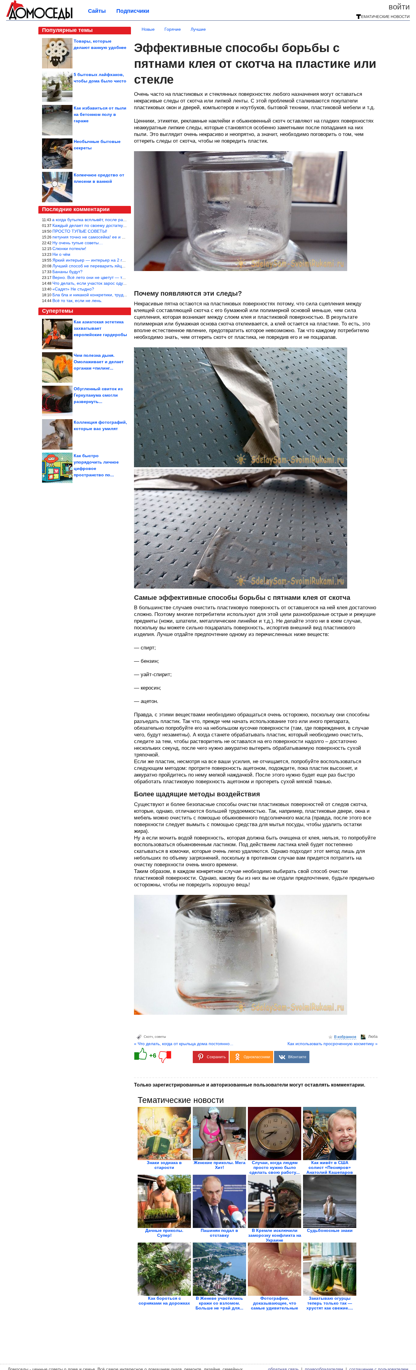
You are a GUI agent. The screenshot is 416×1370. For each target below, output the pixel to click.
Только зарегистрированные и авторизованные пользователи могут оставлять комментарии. (249, 1084)
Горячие (172, 29)
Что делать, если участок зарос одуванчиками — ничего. (109, 283)
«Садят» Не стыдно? (73, 289)
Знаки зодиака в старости (164, 1165)
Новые (148, 29)
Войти (399, 6)
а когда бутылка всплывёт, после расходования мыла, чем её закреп (120, 219)
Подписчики (132, 11)
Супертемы (57, 311)
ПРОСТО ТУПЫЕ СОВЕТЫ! (79, 231)
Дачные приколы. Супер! (164, 1233)
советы (160, 1036)
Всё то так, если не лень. (77, 300)
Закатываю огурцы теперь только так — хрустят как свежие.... (329, 1303)
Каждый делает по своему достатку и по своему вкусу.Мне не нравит (121, 225)
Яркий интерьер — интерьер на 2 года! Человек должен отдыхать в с (121, 260)
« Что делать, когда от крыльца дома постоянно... (183, 1043)
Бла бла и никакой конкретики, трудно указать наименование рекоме (121, 294)
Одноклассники (257, 1057)
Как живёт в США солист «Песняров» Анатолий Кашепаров (329, 1167)
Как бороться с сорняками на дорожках (164, 1301)
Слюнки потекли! (69, 248)
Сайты (97, 11)
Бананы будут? (67, 271)
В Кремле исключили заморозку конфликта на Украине (274, 1235)
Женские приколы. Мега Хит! (219, 1165)
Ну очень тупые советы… (77, 242)
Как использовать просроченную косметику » (332, 1043)
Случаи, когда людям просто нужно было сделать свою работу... (274, 1167)
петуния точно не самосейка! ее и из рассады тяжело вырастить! (117, 237)
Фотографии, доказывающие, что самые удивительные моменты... (274, 1305)
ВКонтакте (297, 1057)
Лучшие (198, 29)
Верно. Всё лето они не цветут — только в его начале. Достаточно (118, 277)
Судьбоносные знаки (330, 1230)
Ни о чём (61, 254)
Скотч (148, 1036)
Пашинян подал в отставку (219, 1233)
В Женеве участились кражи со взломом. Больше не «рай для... (219, 1303)
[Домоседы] (39, 19)
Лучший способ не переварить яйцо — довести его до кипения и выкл (122, 265)
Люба (373, 1036)
